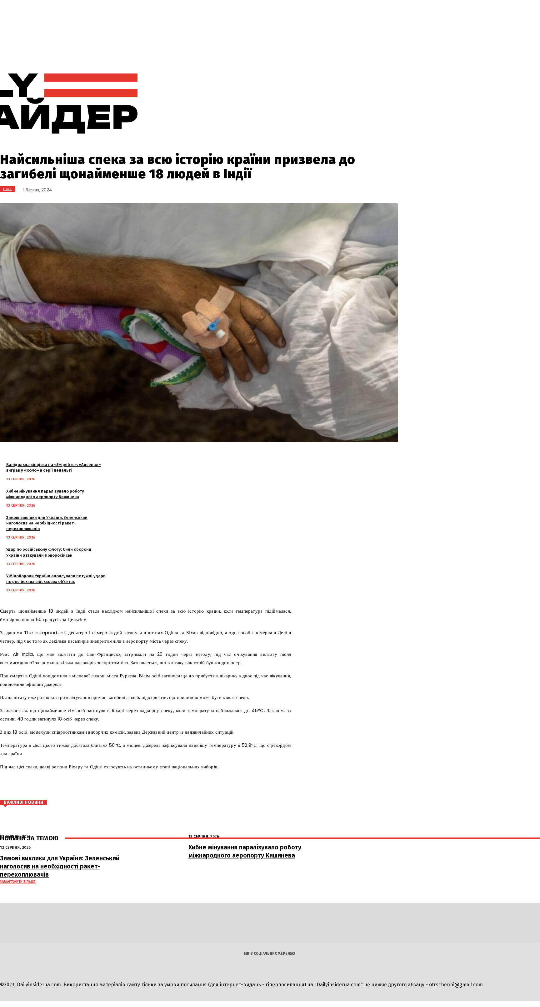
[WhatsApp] (102, 785)
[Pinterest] (83, 785)
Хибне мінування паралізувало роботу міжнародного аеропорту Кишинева (244, 851)
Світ (7, 188)
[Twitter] (65, 785)
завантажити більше (18, 882)
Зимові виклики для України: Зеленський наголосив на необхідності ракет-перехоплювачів (47, 523)
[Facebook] (46, 785)
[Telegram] (344, 103)
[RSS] (330, 103)
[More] (125, 785)
